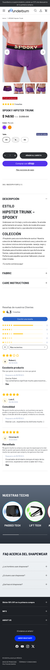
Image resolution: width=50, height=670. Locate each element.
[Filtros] (5, 347)
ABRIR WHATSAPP (25, 638)
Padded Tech (12, 525)
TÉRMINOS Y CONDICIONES (28, 662)
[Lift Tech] (35, 511)
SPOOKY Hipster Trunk (15, 18)
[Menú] (4, 10)
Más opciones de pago (25, 170)
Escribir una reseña (25, 319)
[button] (46, 10)
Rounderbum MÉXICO (15, 658)
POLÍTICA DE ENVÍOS (9, 664)
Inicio (4, 18)
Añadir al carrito (34, 155)
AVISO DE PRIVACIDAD (9, 662)
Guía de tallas (42, 134)
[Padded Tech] (12, 511)
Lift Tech (35, 525)
